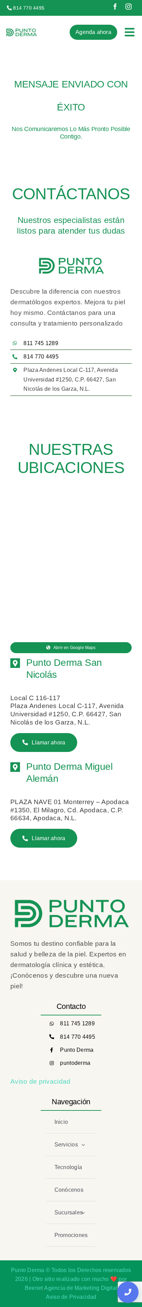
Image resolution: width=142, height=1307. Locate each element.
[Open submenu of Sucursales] (83, 1212)
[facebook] (115, 6)
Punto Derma (76, 1050)
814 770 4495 (77, 1037)
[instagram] (128, 6)
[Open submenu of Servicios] (83, 1144)
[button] (71, 668)
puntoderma (75, 1063)
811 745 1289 (77, 1023)
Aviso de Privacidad (71, 1297)
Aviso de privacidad (40, 1081)
